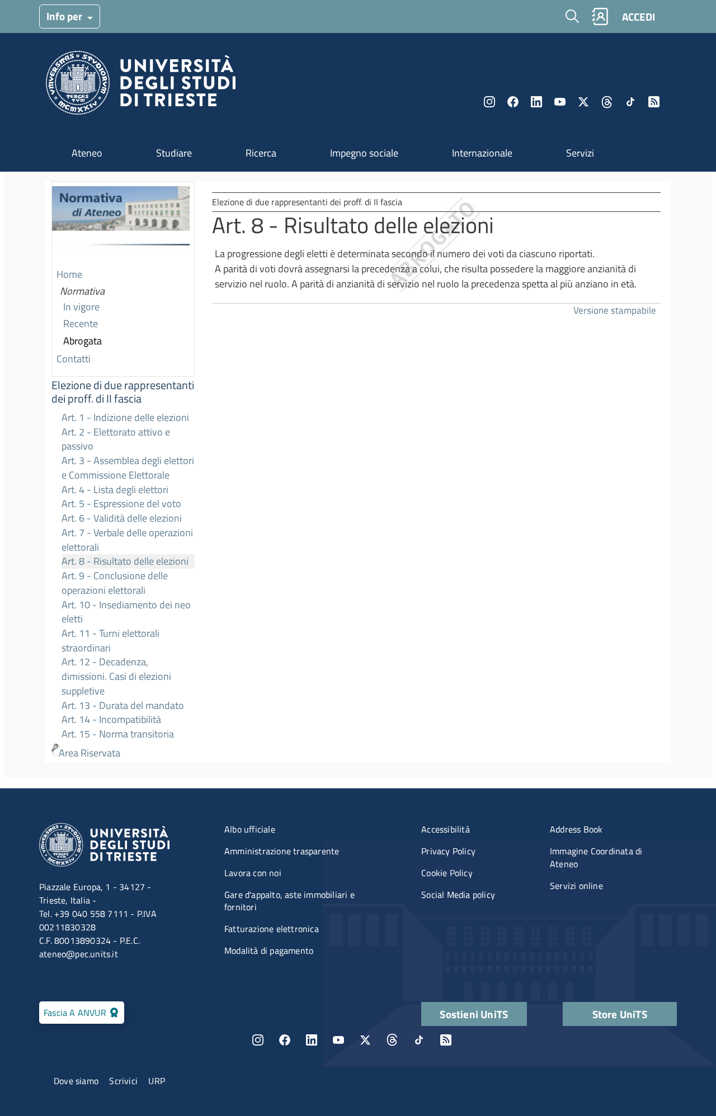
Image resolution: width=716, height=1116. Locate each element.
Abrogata (82, 340)
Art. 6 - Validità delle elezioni (122, 518)
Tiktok (630, 101)
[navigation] (123, 472)
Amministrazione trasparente (281, 851)
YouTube (560, 101)
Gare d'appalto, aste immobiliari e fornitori (289, 901)
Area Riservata (89, 752)
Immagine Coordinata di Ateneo (596, 857)
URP (156, 1080)
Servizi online (576, 885)
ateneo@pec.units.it (78, 954)
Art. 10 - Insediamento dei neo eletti (126, 612)
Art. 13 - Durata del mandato (123, 705)
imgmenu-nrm (121, 224)
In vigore (81, 306)
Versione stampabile (614, 310)
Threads (607, 101)
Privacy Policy (448, 851)
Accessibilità (445, 829)
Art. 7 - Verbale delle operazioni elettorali (127, 540)
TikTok (419, 1040)
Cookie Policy (447, 872)
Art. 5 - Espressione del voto (121, 503)
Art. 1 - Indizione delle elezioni (125, 417)
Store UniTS (619, 1014)
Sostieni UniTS (474, 1014)
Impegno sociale (364, 152)
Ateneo (87, 152)
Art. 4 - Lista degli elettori (115, 489)
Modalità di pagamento (268, 950)
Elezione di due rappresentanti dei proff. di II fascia (122, 392)
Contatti (73, 358)
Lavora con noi (252, 872)
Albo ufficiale (249, 829)
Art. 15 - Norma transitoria (118, 733)
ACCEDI (638, 16)
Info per (65, 16)
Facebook (513, 101)
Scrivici (123, 1080)
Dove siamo (76, 1080)
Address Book (576, 829)
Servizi (580, 152)
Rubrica (599, 16)
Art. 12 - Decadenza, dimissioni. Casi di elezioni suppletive (116, 676)
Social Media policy (458, 894)
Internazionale (482, 152)
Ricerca (261, 152)
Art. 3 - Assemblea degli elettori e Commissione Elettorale (128, 468)
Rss (654, 101)
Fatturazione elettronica (271, 928)
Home (69, 274)
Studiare (174, 152)
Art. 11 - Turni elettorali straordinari (110, 640)
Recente (80, 323)
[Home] (140, 85)
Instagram (489, 101)
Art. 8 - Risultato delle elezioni (125, 561)
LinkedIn (536, 101)
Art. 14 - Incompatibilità (111, 719)
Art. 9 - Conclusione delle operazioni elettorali (115, 583)
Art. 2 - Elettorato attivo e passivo (116, 439)
